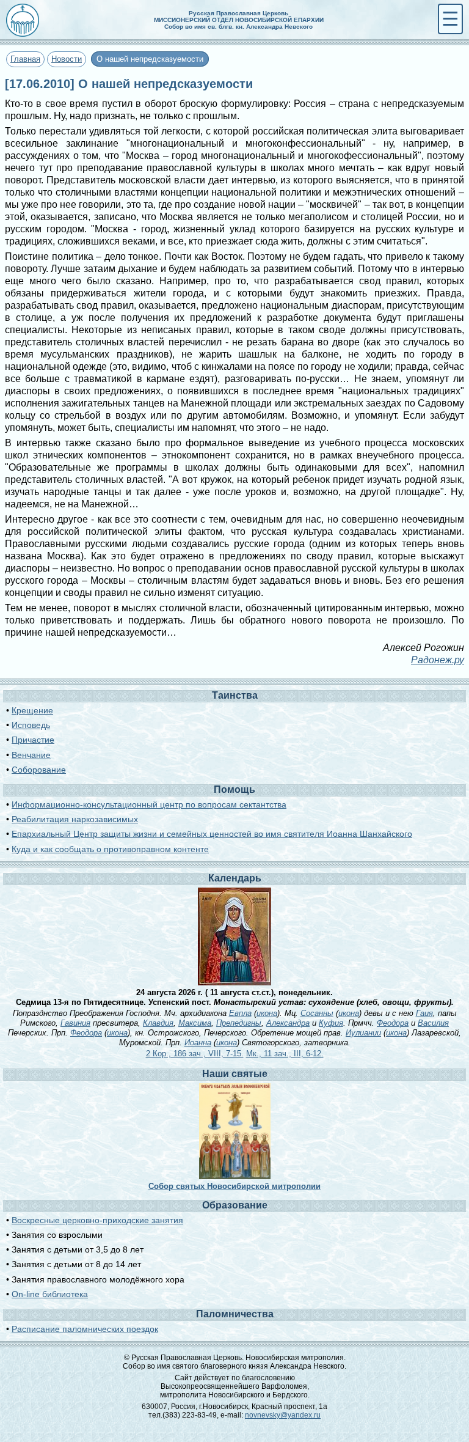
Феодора (393, 1023)
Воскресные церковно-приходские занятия (97, 1220)
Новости (66, 59)
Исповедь (31, 725)
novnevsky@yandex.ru (283, 1415)
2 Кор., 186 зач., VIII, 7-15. (195, 1053)
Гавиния (75, 1023)
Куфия (331, 1023)
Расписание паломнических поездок (85, 1329)
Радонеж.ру (437, 660)
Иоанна (197, 1042)
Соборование (39, 769)
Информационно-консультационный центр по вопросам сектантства (149, 804)
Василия (433, 1023)
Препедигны (238, 1023)
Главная (25, 59)
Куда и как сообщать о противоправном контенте (110, 849)
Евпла (240, 1013)
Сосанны (316, 1013)
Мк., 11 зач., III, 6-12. (285, 1053)
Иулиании (363, 1032)
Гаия (424, 1013)
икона (266, 1013)
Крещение (32, 710)
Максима (194, 1023)
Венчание (31, 755)
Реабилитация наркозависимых (75, 819)
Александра (288, 1023)
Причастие (33, 740)
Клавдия (158, 1023)
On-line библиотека (50, 1294)
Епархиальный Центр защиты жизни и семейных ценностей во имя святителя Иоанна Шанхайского (212, 834)
